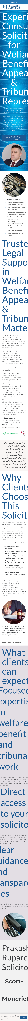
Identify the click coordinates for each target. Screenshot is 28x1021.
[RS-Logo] (11, 433)
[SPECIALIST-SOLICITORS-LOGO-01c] (10, 6)
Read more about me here (11, 428)
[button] (26, 7)
